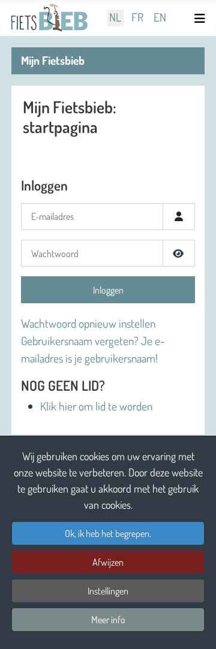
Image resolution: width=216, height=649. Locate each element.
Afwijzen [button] (108, 562)
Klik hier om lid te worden (96, 406)
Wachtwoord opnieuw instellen (88, 323)
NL (115, 17)
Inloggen (108, 290)
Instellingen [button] (108, 591)
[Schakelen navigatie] (201, 18)
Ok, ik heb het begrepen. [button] (108, 533)
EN (160, 17)
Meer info (108, 620)
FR (137, 17)
